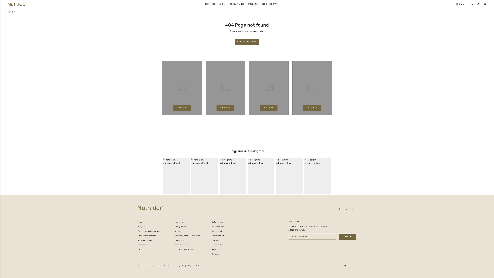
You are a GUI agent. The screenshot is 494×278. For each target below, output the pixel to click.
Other (140, 249)
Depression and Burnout (185, 249)
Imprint (180, 266)
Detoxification (218, 222)
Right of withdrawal (195, 266)
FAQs (214, 249)
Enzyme (141, 226)
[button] (460, 4)
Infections (216, 240)
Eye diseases (180, 240)
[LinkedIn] (353, 209)
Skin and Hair (217, 231)
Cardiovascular (218, 236)
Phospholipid (143, 245)
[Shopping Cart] (484, 4)
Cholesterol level (181, 245)
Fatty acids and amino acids (149, 231)
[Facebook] (339, 209)
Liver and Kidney (218, 245)
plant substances (145, 240)
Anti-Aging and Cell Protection (187, 236)
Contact (215, 254)
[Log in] (478, 4)
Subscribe (347, 236)
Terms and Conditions (163, 266)
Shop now (182, 107)
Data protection (144, 266)
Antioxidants (143, 222)
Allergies (178, 231)
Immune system (181, 222)
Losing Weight (181, 226)
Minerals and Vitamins (147, 236)
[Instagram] (346, 209)
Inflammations (218, 226)
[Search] (472, 4)
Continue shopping (247, 42)
